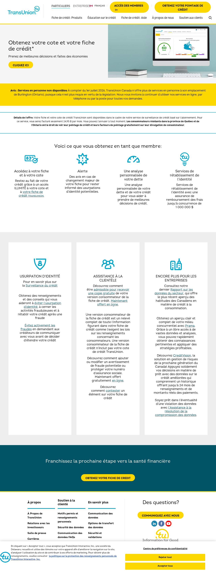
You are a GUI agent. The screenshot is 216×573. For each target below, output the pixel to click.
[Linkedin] (154, 527)
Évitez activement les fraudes (38, 327)
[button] (210, 18)
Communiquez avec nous (160, 515)
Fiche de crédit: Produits (67, 18)
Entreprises (82, 6)
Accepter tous (165, 566)
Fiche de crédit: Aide (134, 18)
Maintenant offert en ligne (112, 303)
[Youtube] (168, 527)
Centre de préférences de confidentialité (165, 548)
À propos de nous (163, 18)
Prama (190, 326)
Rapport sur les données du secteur (174, 291)
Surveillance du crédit (42, 286)
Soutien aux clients (191, 18)
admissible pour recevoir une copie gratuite (108, 291)
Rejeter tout (165, 557)
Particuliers (60, 6)
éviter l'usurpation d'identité (42, 305)
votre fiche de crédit (31, 194)
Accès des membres (128, 5)
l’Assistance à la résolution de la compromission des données (175, 411)
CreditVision (182, 356)
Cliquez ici (21, 65)
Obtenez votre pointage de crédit (182, 7)
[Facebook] (161, 527)
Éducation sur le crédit (102, 18)
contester (113, 391)
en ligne (117, 381)
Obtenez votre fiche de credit (108, 478)
